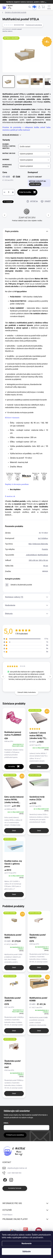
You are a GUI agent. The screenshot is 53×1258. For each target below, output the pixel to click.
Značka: (7, 31)
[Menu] (49, 7)
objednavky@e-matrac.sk (36, 122)
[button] (48, 215)
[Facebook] (4, 1179)
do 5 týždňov (43, 538)
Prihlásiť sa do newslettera (15, 1135)
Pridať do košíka (25, 192)
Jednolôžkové (31, 555)
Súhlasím (26, 1251)
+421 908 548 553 (14, 1173)
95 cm (45, 566)
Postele (45, 549)
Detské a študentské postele (21, 585)
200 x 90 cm (43, 560)
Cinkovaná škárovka (40, 544)
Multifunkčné (43, 555)
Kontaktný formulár (14, 1188)
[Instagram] (11, 1179)
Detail (39, 766)
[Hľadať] (29, 7)
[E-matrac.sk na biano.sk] (25, 1230)
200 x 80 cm (33, 560)
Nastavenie (27, 1243)
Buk (30, 544)
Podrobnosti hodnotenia (34, 25)
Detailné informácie (10, 135)
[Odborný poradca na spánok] (34, 7)
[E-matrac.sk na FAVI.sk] (38, 1230)
